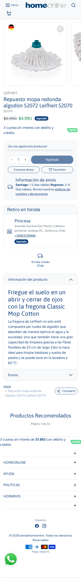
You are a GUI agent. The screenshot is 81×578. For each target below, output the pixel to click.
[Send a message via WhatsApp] (10, 559)
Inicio (7, 386)
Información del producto (27, 279)
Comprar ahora (24, 170)
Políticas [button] (11, 485)
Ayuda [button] (8, 474)
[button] (12, 5)
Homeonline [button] (14, 462)
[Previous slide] (5, 427)
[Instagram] (44, 526)
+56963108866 (25, 235)
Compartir (69, 391)
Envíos (13, 375)
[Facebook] (37, 526)
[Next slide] (75, 427)
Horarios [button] (12, 496)
